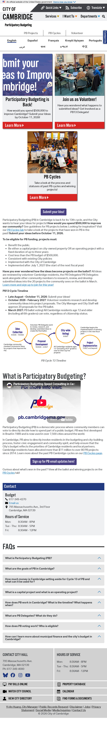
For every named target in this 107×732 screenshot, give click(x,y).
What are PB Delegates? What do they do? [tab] (31, 615)
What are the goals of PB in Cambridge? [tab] (29, 568)
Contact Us (79, 710)
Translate (97, 8)
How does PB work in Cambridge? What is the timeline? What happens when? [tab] (48, 604)
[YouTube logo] (28, 676)
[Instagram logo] (21, 676)
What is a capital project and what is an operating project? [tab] (41, 592)
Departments (89, 16)
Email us (14, 503)
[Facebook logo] (13, 676)
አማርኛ (64, 46)
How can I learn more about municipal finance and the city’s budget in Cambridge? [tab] (48, 638)
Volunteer (77, 33)
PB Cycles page (92, 453)
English (11, 40)
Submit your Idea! (53, 212)
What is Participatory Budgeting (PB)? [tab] (28, 558)
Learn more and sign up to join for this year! (28, 284)
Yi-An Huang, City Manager (22, 706)
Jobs (87, 706)
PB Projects (31, 33)
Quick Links (52, 8)
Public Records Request (54, 706)
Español (33, 40)
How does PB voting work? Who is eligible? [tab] (31, 626)
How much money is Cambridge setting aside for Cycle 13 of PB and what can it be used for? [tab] (47, 580)
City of (9, 9)
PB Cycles (54, 33)
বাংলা (43, 46)
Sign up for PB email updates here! (53, 461)
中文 (84, 46)
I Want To (68, 16)
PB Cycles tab (15, 230)
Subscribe (76, 8)
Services (50, 16)
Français (53, 40)
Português (95, 40)
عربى (22, 46)
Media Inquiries (62, 710)
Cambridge (18, 17)
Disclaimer (76, 706)
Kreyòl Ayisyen (74, 40)
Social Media (43, 710)
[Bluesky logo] (6, 676)
